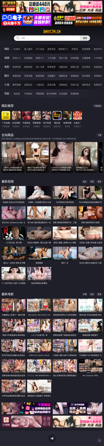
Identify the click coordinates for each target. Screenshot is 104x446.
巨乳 (92, 181)
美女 (84, 181)
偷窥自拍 (17, 75)
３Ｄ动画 (51, 58)
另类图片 (98, 75)
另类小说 (75, 84)
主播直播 (86, 58)
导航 (6, 93)
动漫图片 (51, 75)
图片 (6, 75)
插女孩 (17, 93)
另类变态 (98, 66)
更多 (99, 181)
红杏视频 (63, 93)
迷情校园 (63, 84)
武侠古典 (51, 84)
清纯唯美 (75, 75)
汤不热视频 (51, 93)
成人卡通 (40, 66)
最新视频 (8, 181)
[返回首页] (99, 440)
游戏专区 (51, 49)
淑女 (92, 294)
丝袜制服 (75, 58)
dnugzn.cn (52, 31)
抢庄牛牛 (98, 49)
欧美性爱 (51, 66)
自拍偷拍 (28, 58)
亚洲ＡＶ (17, 58)
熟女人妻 (63, 58)
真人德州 (28, 49)
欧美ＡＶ (40, 58)
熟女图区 (86, 75)
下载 (99, 135)
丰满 (84, 294)
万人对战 (40, 49)
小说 (6, 84)
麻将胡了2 (63, 49)
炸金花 (75, 49)
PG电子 (16, 49)
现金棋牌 (86, 49)
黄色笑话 (86, 84)
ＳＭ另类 (98, 58)
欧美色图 (40, 75)
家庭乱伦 (28, 84)
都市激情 (17, 84)
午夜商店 (28, 93)
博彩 (6, 49)
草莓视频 (40, 93)
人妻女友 (40, 84)
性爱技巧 (98, 84)
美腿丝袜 (63, 75)
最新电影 (8, 294)
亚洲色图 (28, 75)
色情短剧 (75, 93)
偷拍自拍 (28, 66)
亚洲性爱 (17, 66)
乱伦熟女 (86, 66)
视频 (6, 58)
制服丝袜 (63, 66)
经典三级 (75, 66)
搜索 (85, 38)
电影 (6, 67)
